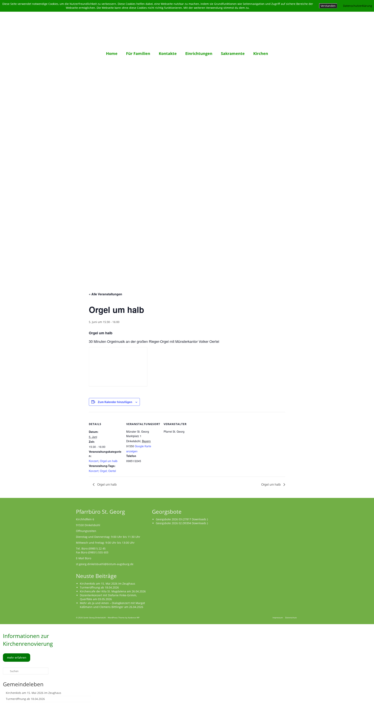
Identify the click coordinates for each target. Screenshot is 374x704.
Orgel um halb (108, 461)
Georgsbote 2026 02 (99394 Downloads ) (182, 523)
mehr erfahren (16, 657)
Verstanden (328, 6)
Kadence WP (133, 617)
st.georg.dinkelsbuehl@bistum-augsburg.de (104, 564)
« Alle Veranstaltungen (105, 294)
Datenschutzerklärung (357, 6)
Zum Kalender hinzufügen (115, 402)
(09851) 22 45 (97, 548)
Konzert (93, 461)
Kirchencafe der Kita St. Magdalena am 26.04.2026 (113, 591)
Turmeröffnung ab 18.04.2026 (99, 587)
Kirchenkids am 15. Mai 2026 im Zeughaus (107, 583)
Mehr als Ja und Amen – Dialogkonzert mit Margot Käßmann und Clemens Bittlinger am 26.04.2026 (112, 605)
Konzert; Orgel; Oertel (102, 471)
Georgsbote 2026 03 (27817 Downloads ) (182, 519)
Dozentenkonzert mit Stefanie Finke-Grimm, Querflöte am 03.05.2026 (108, 597)
